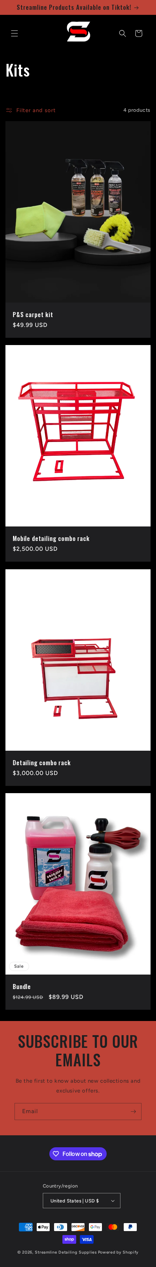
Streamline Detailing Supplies (66, 1252)
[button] (14, 33)
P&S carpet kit (33, 314)
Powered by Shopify (118, 1252)
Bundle (22, 986)
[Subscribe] (133, 1111)
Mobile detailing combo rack (51, 538)
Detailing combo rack (42, 762)
